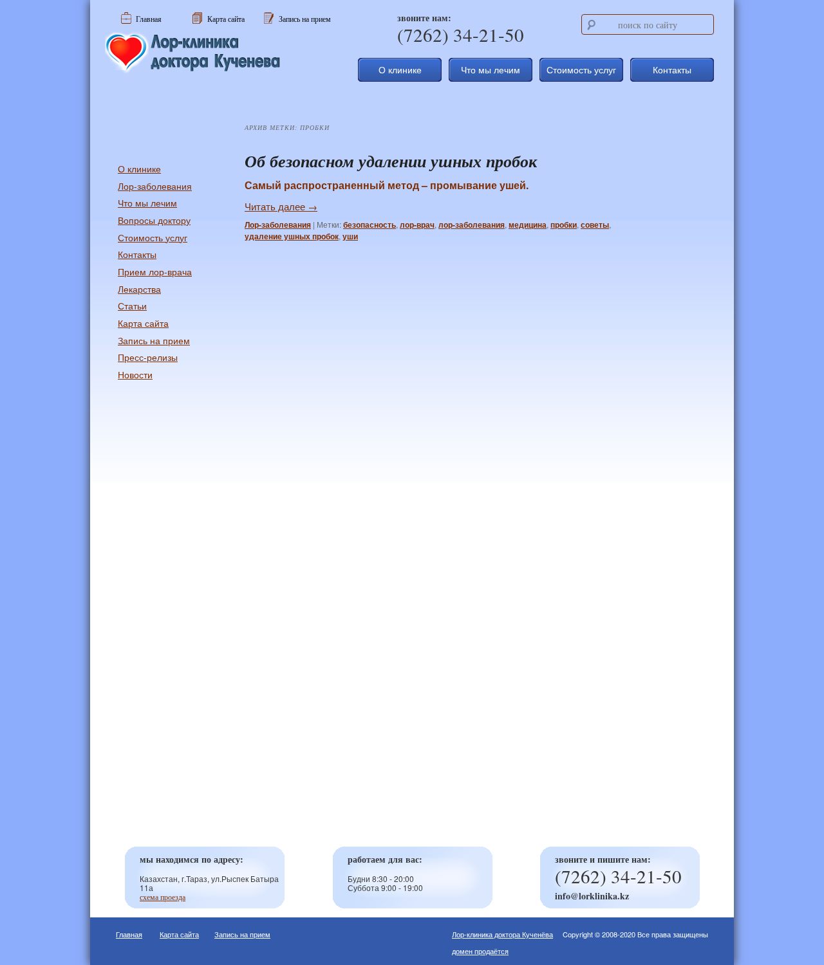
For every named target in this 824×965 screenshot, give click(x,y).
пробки (563, 224)
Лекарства (139, 288)
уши (350, 236)
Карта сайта (143, 323)
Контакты (672, 69)
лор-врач (417, 224)
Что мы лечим (490, 69)
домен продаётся (480, 951)
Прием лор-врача (155, 271)
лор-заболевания (471, 224)
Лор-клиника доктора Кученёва (502, 934)
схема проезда (162, 897)
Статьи (132, 305)
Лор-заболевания (278, 224)
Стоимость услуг (581, 69)
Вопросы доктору (154, 220)
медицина (528, 224)
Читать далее (281, 206)
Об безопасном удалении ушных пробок (391, 160)
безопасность (369, 224)
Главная (129, 934)
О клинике (400, 69)
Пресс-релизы (148, 357)
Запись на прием (154, 340)
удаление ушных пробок (292, 236)
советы (595, 224)
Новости (135, 374)
